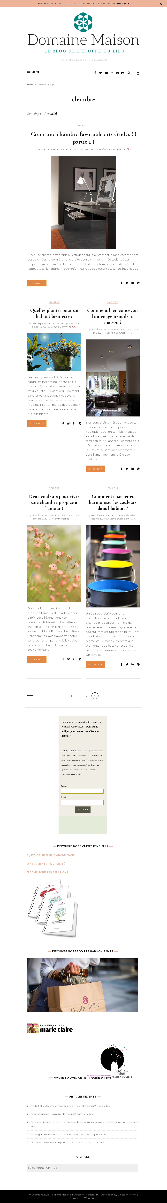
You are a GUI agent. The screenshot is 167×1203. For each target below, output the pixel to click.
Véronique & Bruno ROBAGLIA (55, 149)
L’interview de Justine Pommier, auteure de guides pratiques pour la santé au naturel (78, 1121)
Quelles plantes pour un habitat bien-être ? (54, 313)
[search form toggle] (138, 74)
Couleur (54, 488)
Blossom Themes (128, 1194)
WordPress (90, 1197)
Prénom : (65, 786)
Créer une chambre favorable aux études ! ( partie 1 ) (84, 137)
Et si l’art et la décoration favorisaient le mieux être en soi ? (63, 1105)
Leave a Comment (115, 149)
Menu (35, 72)
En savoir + (122, 3)
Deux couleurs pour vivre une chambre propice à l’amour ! (54, 502)
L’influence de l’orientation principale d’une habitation (60, 1142)
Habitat (83, 125)
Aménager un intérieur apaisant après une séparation (60, 1134)
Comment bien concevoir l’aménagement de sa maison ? (112, 316)
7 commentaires (60, 518)
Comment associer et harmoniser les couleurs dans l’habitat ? (113, 502)
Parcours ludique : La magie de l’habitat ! (53, 1113)
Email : (64, 797)
